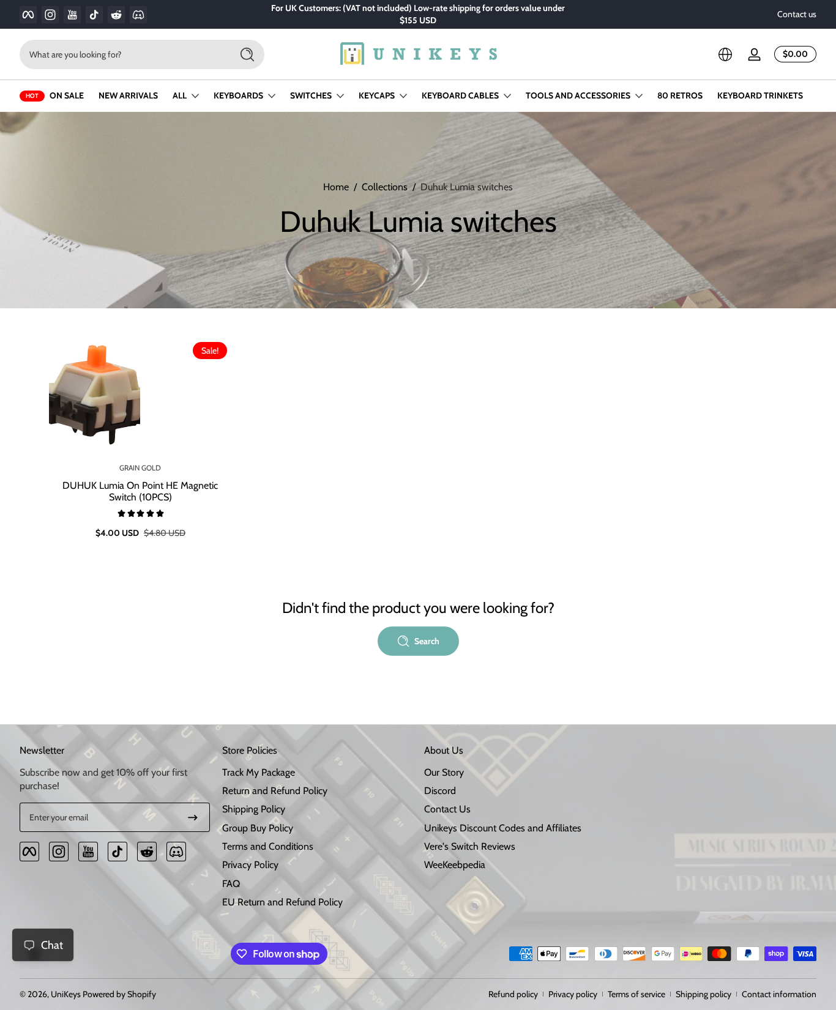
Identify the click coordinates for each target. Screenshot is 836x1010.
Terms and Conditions (267, 846)
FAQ (231, 883)
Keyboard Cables (460, 95)
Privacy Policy (250, 865)
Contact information (779, 994)
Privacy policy (572, 994)
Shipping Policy (253, 809)
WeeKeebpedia (454, 865)
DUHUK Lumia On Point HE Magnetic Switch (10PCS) (140, 491)
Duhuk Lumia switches (466, 187)
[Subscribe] (193, 817)
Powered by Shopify (119, 994)
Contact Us (447, 809)
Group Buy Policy (257, 828)
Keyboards (238, 95)
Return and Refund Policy (274, 790)
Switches (311, 95)
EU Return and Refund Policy (282, 902)
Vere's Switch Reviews (469, 846)
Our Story (444, 772)
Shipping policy (703, 994)
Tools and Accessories (578, 95)
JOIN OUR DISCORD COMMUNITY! (409, 14)
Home (336, 187)
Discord (440, 790)
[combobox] (122, 54)
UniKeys (66, 994)
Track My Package (258, 772)
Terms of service (636, 994)
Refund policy (513, 994)
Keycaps (377, 95)
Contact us (796, 14)
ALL (180, 95)
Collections (385, 187)
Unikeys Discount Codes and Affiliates (502, 828)
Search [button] (426, 641)
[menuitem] (317, 772)
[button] (725, 54)
